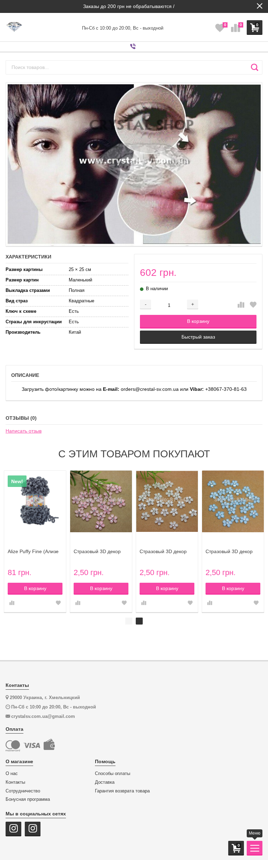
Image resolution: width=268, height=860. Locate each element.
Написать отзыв (24, 431)
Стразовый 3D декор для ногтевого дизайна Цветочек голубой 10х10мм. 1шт (232, 552)
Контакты (15, 782)
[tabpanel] (167, 541)
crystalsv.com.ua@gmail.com (43, 716)
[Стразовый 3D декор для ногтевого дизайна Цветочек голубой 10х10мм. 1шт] (233, 501)
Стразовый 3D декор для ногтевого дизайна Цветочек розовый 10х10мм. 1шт (100, 552)
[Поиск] (254, 67)
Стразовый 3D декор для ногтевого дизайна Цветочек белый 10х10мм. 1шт (166, 552)
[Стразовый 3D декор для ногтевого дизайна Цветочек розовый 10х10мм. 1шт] (101, 501)
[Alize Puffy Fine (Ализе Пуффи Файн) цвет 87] (35, 501)
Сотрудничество (23, 791)
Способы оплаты (112, 773)
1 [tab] (128, 621)
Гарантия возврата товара (122, 791)
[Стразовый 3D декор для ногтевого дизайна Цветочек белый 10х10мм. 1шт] (167, 501)
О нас (12, 773)
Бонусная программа (28, 799)
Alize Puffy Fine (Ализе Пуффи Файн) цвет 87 (33, 552)
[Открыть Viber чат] (134, 47)
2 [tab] (139, 621)
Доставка (104, 782)
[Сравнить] (241, 305)
